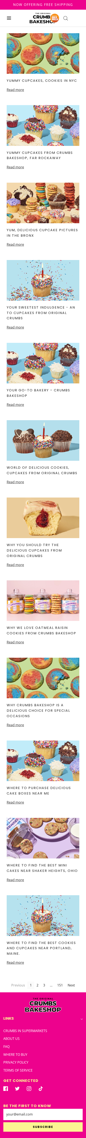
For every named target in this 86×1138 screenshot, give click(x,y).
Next (71, 985)
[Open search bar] (65, 18)
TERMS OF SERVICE (18, 1070)
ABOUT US (11, 1038)
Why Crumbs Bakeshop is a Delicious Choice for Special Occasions (38, 710)
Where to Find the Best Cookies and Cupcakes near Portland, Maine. (41, 948)
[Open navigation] (9, 18)
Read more (15, 89)
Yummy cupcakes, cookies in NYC (42, 80)
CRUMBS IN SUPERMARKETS (25, 1030)
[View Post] (43, 53)
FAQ (6, 1046)
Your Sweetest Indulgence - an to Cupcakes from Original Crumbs (41, 313)
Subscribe (43, 1127)
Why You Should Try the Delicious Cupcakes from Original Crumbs (34, 550)
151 (60, 985)
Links (8, 1018)
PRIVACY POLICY (15, 1062)
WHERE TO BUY (15, 1054)
